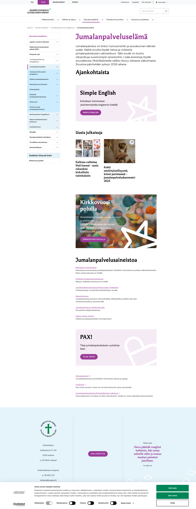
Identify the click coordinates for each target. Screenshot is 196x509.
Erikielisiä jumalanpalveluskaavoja (38, 96)
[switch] (72, 503)
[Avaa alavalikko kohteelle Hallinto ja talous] (79, 19)
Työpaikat (135, 2)
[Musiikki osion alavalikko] (57, 132)
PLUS (43, 2)
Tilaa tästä (89, 357)
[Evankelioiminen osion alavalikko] (57, 127)
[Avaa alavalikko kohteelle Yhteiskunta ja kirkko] (127, 19)
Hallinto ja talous (69, 19)
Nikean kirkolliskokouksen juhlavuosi (38, 121)
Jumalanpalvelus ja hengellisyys (63, 28)
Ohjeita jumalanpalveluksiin (39, 79)
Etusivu (30, 28)
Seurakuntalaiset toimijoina (40, 137)
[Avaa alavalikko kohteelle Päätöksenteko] (58, 19)
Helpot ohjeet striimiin (85, 316)
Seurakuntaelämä (91, 19)
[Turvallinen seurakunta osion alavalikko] (57, 142)
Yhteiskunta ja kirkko (114, 19)
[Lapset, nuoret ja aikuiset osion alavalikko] (57, 41)
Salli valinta (172, 496)
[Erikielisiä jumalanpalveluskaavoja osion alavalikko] (57, 95)
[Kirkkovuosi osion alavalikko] (57, 102)
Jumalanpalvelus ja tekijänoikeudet (90, 307)
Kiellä (172, 503)
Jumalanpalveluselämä (37, 67)
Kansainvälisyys (36, 147)
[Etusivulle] (39, 10)
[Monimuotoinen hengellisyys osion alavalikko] (57, 114)
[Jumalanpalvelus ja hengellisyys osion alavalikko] (57, 60)
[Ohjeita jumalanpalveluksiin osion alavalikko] (57, 79)
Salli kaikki (172, 488)
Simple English (91, 112)
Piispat (75, 2)
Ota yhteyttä (146, 2)
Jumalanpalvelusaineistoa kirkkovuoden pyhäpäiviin (97, 287)
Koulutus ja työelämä (140, 19)
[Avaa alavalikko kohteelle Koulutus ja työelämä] (152, 19)
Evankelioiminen (35, 127)
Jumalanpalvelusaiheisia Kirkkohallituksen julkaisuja (97, 393)
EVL (32, 2)
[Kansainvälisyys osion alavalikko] (57, 147)
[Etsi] (166, 11)
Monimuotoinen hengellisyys (39, 114)
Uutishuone (125, 2)
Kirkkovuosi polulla (36, 161)
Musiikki (33, 132)
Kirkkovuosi (33, 102)
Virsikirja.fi (80, 384)
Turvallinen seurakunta (38, 142)
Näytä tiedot (126, 503)
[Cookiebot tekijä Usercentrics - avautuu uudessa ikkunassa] (19, 504)
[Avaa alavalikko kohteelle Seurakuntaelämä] (102, 19)
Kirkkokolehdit (34, 90)
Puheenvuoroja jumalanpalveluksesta (37, 108)
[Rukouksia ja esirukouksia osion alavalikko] (57, 84)
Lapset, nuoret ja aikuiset (39, 42)
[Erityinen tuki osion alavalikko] (57, 54)
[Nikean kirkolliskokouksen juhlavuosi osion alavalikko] (57, 120)
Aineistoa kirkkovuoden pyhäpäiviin (38, 73)
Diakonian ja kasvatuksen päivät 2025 (39, 48)
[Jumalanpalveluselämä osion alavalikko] (57, 66)
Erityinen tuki (35, 54)
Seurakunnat (59, 2)
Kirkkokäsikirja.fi (82, 376)
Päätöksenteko (48, 19)
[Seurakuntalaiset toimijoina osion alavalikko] (57, 137)
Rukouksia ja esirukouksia (38, 84)
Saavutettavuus (82, 296)
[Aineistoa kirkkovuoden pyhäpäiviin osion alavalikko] (57, 73)
